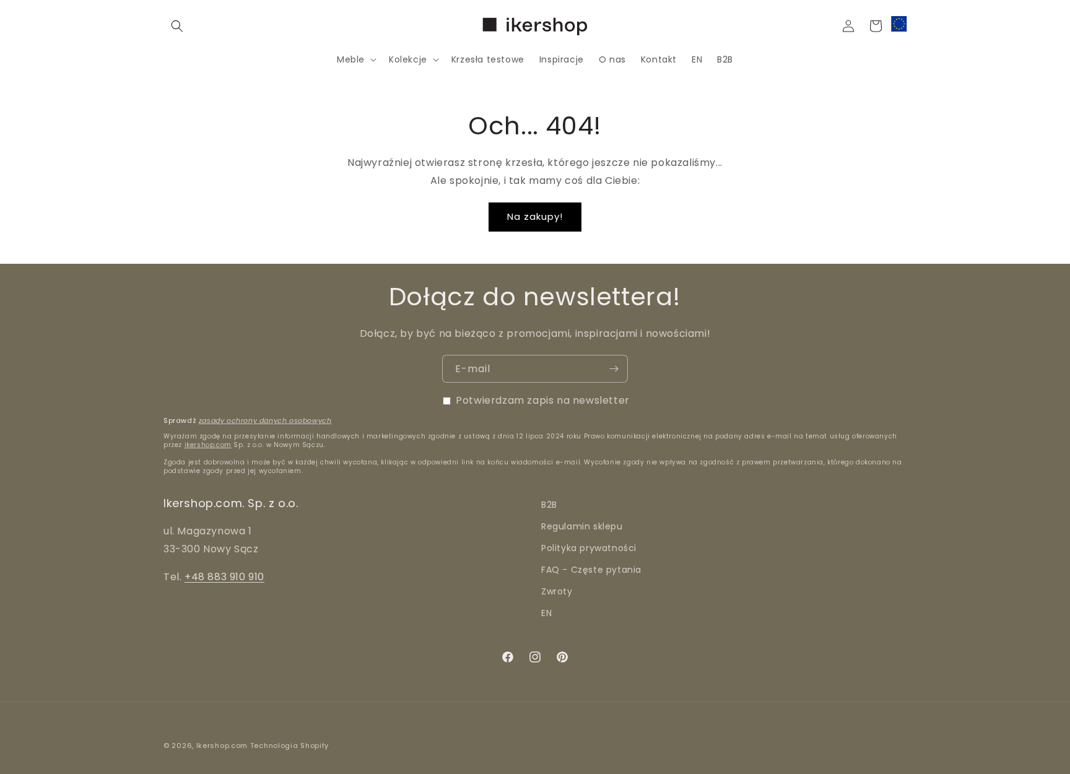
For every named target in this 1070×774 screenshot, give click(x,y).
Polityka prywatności (589, 548)
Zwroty (557, 591)
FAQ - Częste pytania (591, 569)
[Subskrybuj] (613, 369)
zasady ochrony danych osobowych (265, 420)
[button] (177, 26)
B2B (549, 504)
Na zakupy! (535, 216)
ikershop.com (208, 445)
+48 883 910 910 (224, 577)
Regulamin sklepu (582, 526)
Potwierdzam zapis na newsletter (543, 400)
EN (546, 613)
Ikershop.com (222, 745)
